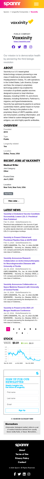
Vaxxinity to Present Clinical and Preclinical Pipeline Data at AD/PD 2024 (20, 238)
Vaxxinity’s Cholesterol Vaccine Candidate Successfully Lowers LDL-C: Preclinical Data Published (22, 216)
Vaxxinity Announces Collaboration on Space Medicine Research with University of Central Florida (21, 287)
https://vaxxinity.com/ (22, 41)
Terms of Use (22, 454)
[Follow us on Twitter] (19, 473)
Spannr (6, 12)
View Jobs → (14, 201)
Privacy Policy (22, 458)
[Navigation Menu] (36, 4)
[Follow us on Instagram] (28, 473)
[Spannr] (12, 4)
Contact (22, 462)
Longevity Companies (20, 12)
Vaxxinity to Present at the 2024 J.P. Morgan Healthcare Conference (19, 309)
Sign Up (22, 410)
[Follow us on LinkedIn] (24, 473)
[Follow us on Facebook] (15, 473)
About (22, 450)
